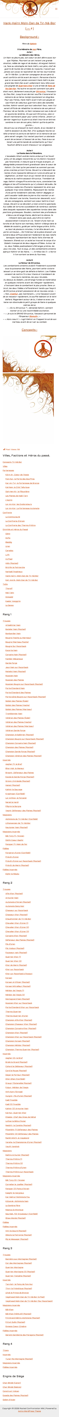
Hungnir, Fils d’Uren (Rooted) (18, 1096)
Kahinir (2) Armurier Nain (16, 1109)
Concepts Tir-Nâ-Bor (12, 462)
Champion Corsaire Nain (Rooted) (20, 743)
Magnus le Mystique (14, 1210)
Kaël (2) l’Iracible (13, 1104)
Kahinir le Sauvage (13, 790)
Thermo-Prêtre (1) (13, 1159)
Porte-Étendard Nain (15, 688)
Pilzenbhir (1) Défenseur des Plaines (21, 1130)
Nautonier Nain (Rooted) (16, 827)
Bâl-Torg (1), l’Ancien (14, 836)
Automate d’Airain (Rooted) (18, 902)
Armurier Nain (11, 898)
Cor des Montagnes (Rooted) (18, 1263)
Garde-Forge (11, 663)
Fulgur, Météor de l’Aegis (16, 1087)
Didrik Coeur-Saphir (14, 840)
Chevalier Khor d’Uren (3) (17, 932)
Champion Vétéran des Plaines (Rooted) (23, 756)
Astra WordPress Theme (29, 1411)
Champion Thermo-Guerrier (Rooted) (22, 1050)
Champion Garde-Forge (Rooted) (20, 752)
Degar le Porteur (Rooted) (17, 1075)
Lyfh (7, 555)
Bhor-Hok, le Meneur (14, 768)
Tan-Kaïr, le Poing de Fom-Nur (19, 1284)
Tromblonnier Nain (13, 714)
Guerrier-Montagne (14, 1267)
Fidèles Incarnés (10, 870)
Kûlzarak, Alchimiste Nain (16, 1201)
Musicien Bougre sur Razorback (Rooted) (24, 684)
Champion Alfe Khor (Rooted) (18, 1020)
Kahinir (33, 44)
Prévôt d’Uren (12, 857)
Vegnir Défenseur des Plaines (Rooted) (23, 811)
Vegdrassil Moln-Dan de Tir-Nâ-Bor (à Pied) (25, 1297)
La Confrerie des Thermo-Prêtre (20, 525)
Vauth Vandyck (12, 1147)
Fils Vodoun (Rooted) (14, 948)
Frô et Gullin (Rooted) (15, 1322)
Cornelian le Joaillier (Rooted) (18, 1184)
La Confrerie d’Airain (15, 521)
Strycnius (40, 92)
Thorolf (8, 589)
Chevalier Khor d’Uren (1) (16, 923)
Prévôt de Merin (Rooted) (17, 865)
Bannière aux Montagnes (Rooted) (21, 1259)
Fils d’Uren (10, 944)
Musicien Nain (11, 676)
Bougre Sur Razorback (15, 646)
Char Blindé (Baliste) (12, 1387)
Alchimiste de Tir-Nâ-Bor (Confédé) (21, 819)
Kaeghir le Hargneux (14, 1193)
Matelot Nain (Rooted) (15, 671)
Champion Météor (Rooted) (17, 1045)
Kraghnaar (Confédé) (15, 794)
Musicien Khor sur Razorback (18, 1003)
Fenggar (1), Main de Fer (16, 844)
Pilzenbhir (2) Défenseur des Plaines (21, 1134)
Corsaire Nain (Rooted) (15, 655)
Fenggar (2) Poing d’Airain (17, 1189)
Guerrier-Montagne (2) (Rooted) (20, 1272)
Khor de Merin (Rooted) (16, 965)
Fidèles (6, 849)
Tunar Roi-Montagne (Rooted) (19, 1359)
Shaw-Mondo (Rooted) (15, 1218)
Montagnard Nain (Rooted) (17, 999)
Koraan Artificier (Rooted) (17, 982)
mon (34, 49)
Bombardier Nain (13, 634)
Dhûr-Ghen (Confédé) (15, 1079)
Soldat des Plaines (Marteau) (18, 709)
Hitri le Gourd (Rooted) (15, 1231)
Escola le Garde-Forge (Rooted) (19, 777)
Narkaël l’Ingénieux (14, 572)
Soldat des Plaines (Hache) (17, 705)
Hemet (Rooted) (12, 785)
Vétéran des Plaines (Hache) (18, 722)
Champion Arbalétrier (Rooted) (19, 735)
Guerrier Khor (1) (13, 957)
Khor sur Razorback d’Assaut (18, 974)
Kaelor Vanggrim (13, 601)
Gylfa (7, 538)
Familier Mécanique (14, 659)
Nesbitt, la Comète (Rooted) (18, 1125)
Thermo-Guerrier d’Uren (16, 1016)
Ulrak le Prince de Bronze (17, 1293)
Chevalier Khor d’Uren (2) (17, 927)
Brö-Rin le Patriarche (15, 567)
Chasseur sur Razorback (16, 910)
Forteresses (8, 470)
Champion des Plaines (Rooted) (19, 747)
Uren (7, 546)
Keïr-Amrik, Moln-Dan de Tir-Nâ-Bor (21, 580)
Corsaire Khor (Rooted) (16, 936)
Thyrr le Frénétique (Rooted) (18, 1289)
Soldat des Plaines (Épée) (16, 701)
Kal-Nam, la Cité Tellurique (17, 487)
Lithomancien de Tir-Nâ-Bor (18, 823)
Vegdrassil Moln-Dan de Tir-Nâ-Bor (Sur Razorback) (29, 1301)
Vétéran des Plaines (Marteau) (19, 726)
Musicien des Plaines (14, 680)
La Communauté (12, 517)
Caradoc (9, 551)
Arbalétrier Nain (12, 625)
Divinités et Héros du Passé (15, 529)
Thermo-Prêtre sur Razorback (19, 1172)
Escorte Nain (11, 650)
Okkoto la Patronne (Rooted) (18, 1235)
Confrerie (7, 513)
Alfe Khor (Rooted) (14, 894)
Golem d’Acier (9, 1400)
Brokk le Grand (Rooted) (16, 1062)
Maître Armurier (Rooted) (17, 1155)
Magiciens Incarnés (11, 832)
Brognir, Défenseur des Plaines (19, 773)
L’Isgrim (8, 500)
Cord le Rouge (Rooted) (16, 1071)
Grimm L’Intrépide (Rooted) (17, 781)
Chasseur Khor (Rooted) (16, 915)
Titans (6, 1350)
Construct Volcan (11, 1391)
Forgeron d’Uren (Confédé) (17, 853)
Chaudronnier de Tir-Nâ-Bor (18, 919)
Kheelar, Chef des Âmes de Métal (20, 1117)
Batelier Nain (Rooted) (15, 629)
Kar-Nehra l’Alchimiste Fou (17, 1197)
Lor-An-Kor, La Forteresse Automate (22, 508)
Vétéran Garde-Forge (15, 731)
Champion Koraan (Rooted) (17, 1041)
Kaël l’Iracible (11, 1100)
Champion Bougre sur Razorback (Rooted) (24, 739)
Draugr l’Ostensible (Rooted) (18, 1083)
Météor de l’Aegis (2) (15, 995)
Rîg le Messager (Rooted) (16, 1239)
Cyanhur (14, 294)
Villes (5, 466)
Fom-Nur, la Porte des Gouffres (20, 479)
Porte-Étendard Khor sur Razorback (22, 1007)
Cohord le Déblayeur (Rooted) (19, 1066)
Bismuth (33, 316)
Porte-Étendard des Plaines (18, 693)
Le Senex (9, 605)
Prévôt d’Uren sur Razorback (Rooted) (23, 861)
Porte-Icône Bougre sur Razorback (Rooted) (25, 697)
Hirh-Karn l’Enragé (14, 1092)
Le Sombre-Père (12, 1206)
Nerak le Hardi (12, 802)
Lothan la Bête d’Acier (15, 1121)
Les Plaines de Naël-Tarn (16, 496)
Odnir (7, 534)
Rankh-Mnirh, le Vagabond (17, 1138)
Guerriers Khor (25, 86)
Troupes (6, 621)
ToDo (5, 584)
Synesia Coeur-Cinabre (15, 1326)
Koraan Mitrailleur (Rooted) (18, 986)
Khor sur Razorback (14, 969)
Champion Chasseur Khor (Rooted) (21, 1024)
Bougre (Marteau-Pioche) (17, 642)
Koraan (8, 978)
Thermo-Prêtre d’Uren (15, 1168)
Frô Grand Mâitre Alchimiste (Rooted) (22, 1318)
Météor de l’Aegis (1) (14, 991)
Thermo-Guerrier (13, 1012)
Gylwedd (9, 597)
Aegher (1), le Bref (13, 764)
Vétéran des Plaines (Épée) (17, 718)
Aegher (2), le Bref (14, 1058)
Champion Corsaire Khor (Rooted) (20, 1028)
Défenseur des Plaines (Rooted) (19, 940)
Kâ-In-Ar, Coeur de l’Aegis (17, 475)
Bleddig (8, 542)
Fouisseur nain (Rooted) (16, 953)
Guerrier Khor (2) (13, 961)
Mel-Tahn (9, 593)
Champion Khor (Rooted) (16, 1033)
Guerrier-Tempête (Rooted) (18, 1276)
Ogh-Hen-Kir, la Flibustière (17, 492)
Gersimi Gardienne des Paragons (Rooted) (24, 1335)
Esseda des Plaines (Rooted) (15, 1395)
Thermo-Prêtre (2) (14, 1163)
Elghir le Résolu (12, 874)
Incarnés (7, 760)
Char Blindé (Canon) (12, 1383)
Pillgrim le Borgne (13, 806)
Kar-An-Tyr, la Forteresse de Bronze (22, 483)
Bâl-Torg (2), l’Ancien (15, 1180)
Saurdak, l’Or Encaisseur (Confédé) (21, 1214)
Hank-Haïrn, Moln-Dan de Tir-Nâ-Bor (22, 576)
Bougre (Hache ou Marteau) (18, 638)
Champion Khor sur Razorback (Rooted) (23, 1037)
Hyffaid (8, 559)
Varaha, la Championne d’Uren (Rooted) (23, 1142)
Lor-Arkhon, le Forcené (15, 798)
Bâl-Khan (9, 1310)
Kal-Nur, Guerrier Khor (15, 1113)
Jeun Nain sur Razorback (16, 667)
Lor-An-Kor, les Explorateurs (18, 504)
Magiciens (7, 815)
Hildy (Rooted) (11, 563)
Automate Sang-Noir (14, 906)
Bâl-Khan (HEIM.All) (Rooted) (18, 1314)
